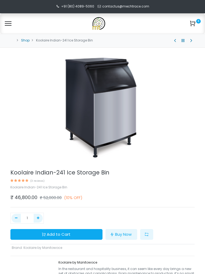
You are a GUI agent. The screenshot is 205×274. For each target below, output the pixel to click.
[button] (146, 234)
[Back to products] (183, 41)
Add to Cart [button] (59, 234)
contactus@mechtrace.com (126, 6)
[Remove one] (16, 218)
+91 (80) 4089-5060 (77, 6)
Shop (25, 40)
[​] (175, 40)
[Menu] (8, 23)
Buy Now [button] (123, 234)
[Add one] (38, 218)
